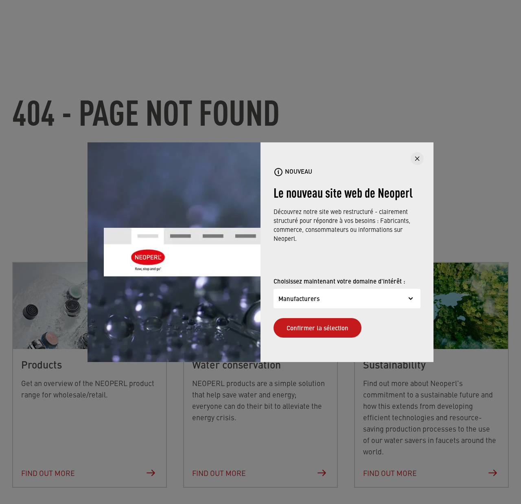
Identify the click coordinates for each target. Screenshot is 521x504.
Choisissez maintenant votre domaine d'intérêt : (339, 281)
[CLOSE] (417, 158)
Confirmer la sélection (317, 327)
